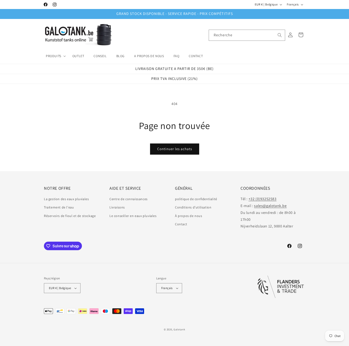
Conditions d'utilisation (193, 207)
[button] (54, 56)
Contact (181, 224)
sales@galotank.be (270, 205)
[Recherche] (279, 35)
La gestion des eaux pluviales (66, 199)
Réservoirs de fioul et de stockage (70, 216)
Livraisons (117, 207)
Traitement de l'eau (59, 207)
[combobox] (247, 35)
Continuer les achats (174, 149)
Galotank (179, 329)
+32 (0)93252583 (263, 198)
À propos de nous (188, 216)
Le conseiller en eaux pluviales (133, 216)
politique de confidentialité (196, 199)
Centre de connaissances (128, 199)
